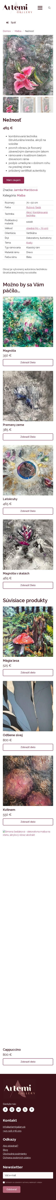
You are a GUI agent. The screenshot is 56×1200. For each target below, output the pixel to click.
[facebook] (5, 1109)
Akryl (29, 212)
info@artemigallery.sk (14, 1127)
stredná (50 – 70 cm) (37, 228)
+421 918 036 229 (12, 1131)
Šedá (38, 207)
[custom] (25, 1109)
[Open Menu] (40, 7)
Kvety (29, 242)
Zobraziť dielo (28, 362)
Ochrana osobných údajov (17, 1157)
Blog (5, 1150)
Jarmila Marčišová (25, 190)
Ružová (30, 207)
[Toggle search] (49, 8)
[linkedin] (18, 1109)
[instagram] (11, 1109)
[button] (51, 65)
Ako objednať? (10, 1145)
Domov (7, 31)
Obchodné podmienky (15, 1153)
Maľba (18, 31)
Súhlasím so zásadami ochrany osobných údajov (23, 1182)
